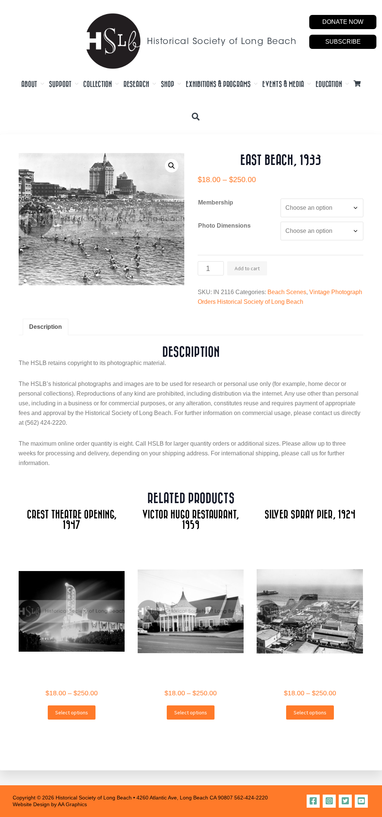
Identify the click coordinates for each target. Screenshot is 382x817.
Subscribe (343, 41)
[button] (171, 165)
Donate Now (342, 22)
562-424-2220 (251, 798)
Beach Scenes (286, 292)
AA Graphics (72, 804)
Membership (215, 202)
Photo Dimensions (224, 225)
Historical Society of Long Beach (222, 42)
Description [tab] (45, 327)
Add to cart (247, 268)
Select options (71, 712)
